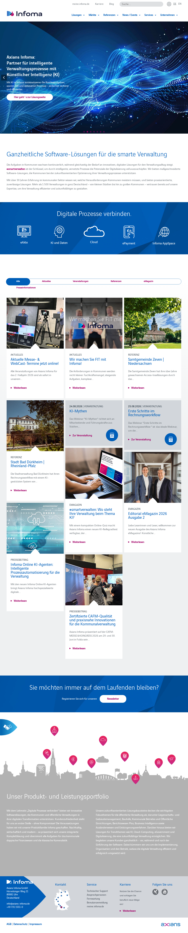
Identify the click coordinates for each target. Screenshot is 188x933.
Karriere (99, 3)
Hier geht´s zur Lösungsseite (30, 97)
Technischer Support (97, 890)
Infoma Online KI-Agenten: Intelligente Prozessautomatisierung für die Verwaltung (35, 570)
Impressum (35, 924)
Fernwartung (93, 898)
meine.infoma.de (80, 3)
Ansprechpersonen (96, 894)
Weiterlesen (20, 387)
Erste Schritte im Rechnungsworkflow (144, 412)
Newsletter (113, 698)
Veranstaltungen (80, 280)
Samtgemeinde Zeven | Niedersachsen (146, 361)
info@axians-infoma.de (18, 903)
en (179, 3)
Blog (111, 3)
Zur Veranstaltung (82, 435)
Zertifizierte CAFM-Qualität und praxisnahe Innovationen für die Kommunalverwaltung (92, 619)
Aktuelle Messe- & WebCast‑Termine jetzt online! (35, 361)
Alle (18, 280)
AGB (9, 924)
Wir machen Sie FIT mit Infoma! (87, 361)
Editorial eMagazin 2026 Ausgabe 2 (147, 515)
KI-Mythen (78, 410)
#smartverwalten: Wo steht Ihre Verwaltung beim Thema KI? (92, 513)
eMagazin (148, 280)
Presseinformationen (26, 287)
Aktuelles (46, 280)
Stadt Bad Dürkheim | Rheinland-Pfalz (27, 463)
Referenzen (116, 280)
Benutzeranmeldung (97, 902)
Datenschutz (20, 924)
